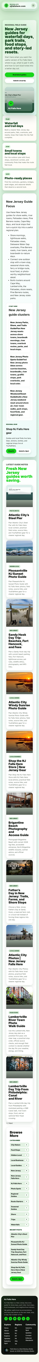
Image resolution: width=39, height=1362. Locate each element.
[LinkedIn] (28, 1318)
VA (16, 1344)
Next (11, 1123)
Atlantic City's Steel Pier (19, 1235)
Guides (6, 1333)
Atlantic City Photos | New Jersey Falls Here (18, 959)
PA (16, 1338)
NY (16, 1336)
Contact (28, 1335)
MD (16, 1330)
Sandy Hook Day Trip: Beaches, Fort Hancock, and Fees (18, 641)
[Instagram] (10, 1318)
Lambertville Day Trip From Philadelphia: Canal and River (18, 1092)
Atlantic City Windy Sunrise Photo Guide (19, 705)
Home (6, 1328)
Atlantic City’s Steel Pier (19, 516)
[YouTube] (15, 1318)
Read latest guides (19, 75)
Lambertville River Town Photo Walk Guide (18, 1021)
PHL (16, 1341)
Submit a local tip (19, 80)
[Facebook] (6, 1318)
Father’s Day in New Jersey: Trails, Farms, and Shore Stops (19, 896)
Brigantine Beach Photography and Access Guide (19, 829)
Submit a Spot (24, 451)
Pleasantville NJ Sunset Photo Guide (18, 574)
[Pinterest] (19, 1318)
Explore (7, 1336)
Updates (7, 1338)
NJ (16, 1333)
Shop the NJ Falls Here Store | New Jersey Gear (17, 765)
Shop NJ (11, 451)
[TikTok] (23, 1318)
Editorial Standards (29, 1339)
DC (16, 1328)
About (6, 1330)
